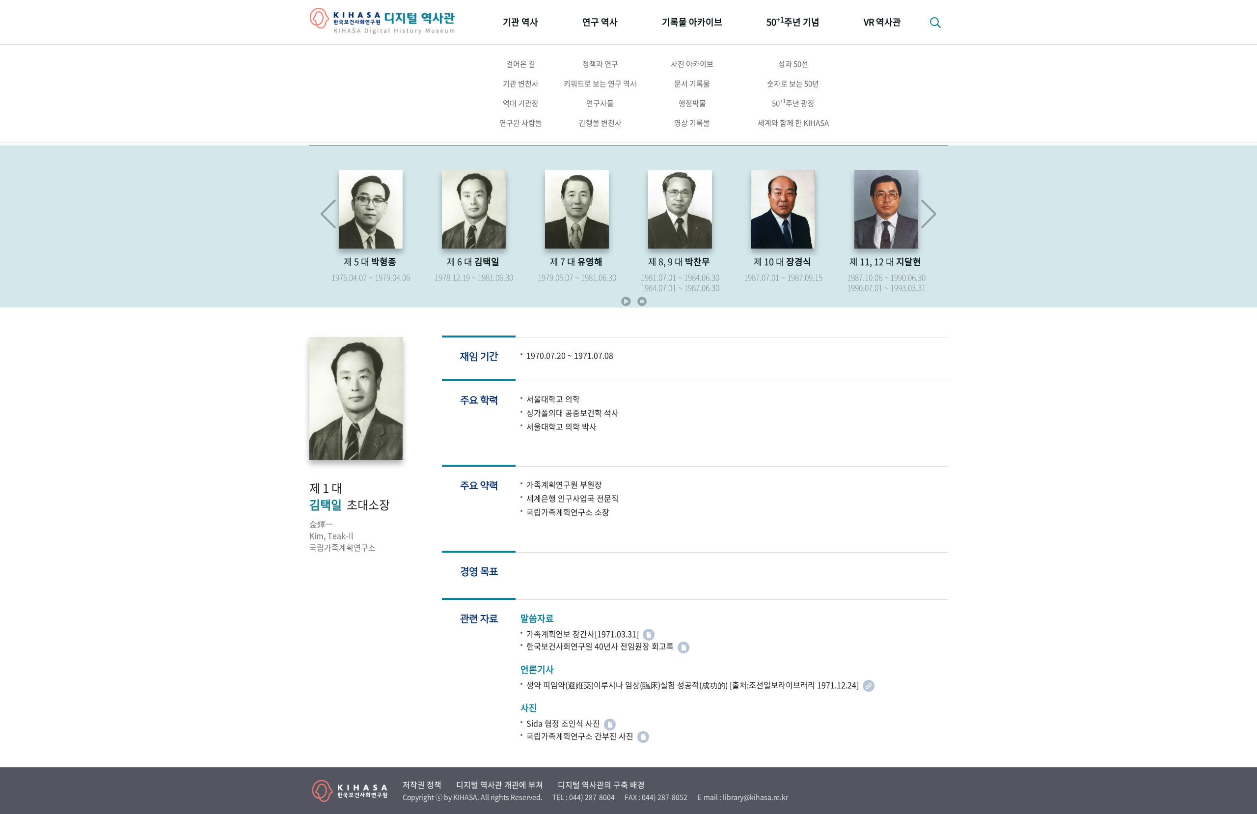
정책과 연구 (600, 63)
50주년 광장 (793, 103)
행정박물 (692, 103)
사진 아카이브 (692, 63)
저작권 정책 (422, 784)
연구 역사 (600, 21)
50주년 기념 (793, 21)
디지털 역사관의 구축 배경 (601, 784)
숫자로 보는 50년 (793, 83)
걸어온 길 (520, 63)
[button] (929, 214)
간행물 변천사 (600, 122)
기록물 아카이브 (692, 21)
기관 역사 (520, 21)
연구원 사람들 (520, 122)
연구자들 (600, 103)
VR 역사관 (882, 21)
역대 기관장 (521, 103)
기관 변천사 (521, 83)
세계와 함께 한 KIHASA (793, 122)
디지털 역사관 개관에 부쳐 (499, 784)
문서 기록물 (692, 83)
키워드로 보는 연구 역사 (600, 83)
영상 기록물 (692, 122)
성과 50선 (793, 63)
